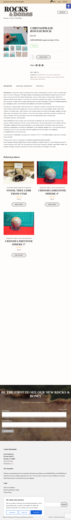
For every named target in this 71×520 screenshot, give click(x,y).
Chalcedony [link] (41, 77)
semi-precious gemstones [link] (52, 74)
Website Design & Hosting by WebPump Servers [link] (18, 517)
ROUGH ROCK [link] (59, 77)
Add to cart (43, 57)
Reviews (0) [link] (40, 86)
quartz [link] (53, 77)
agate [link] (35, 77)
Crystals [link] (47, 77)
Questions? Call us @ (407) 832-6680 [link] (14, 1)
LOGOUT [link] (64, 1)
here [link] (12, 463)
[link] (68, 6)
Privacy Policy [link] (8, 492)
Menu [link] (63, 12)
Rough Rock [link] (41, 74)
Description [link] (8, 86)
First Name (5, 411)
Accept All (36, 512)
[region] (24, 506)
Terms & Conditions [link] (9, 487)
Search (64, 504)
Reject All (24, 512)
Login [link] (59, 1)
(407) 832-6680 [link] (8, 461)
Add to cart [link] (19, 204)
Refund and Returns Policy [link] (11, 490)
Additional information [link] (24, 86)
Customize (12, 512)
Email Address (7, 421)
